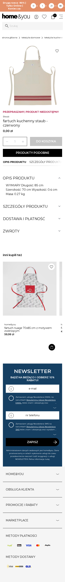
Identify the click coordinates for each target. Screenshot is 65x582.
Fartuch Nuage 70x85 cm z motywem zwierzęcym (28, 329)
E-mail (32, 388)
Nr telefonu (33, 415)
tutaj (47, 459)
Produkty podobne (32, 153)
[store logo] (16, 17)
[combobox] (32, 26)
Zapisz (32, 442)
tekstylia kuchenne (54, 37)
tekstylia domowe (31, 37)
